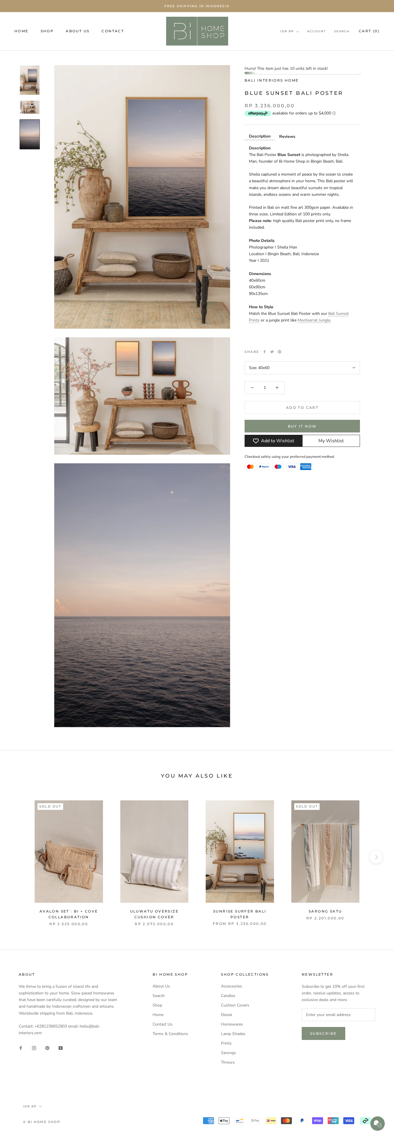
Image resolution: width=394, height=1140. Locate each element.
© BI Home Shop (41, 1122)
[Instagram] (34, 1048)
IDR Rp (287, 31)
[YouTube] (61, 1048)
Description (260, 136)
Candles (228, 995)
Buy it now (302, 426)
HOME (21, 31)
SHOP (47, 31)
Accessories (231, 986)
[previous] (18, 857)
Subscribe (323, 1033)
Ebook (226, 1014)
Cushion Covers (235, 1005)
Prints (226, 1043)
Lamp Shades (233, 1033)
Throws (228, 1062)
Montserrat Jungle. (314, 320)
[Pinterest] (279, 351)
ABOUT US (77, 31)
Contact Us (162, 1024)
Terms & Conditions (170, 1033)
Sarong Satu (325, 911)
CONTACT (113, 31)
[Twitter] (272, 351)
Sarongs (228, 1053)
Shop (157, 1005)
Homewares (232, 1024)
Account (316, 31)
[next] (375, 857)
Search (342, 31)
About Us (161, 986)
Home (158, 1014)
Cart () (369, 31)
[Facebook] (264, 351)
